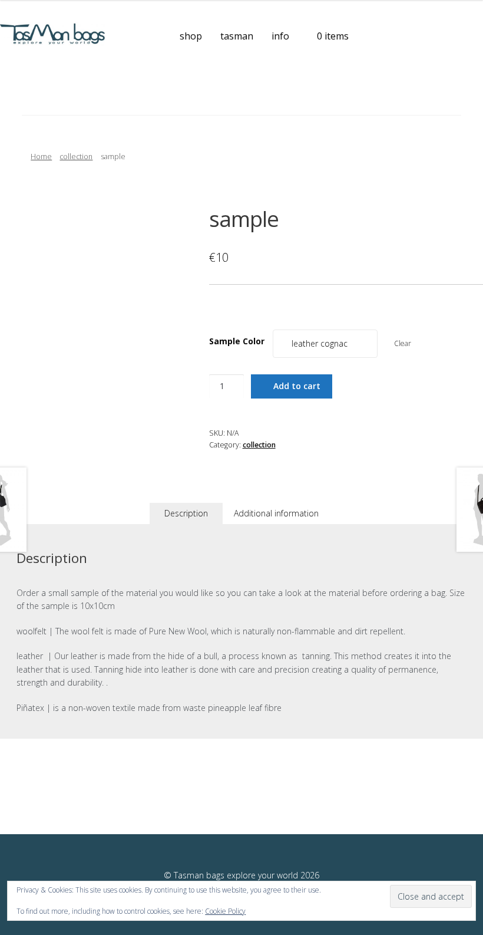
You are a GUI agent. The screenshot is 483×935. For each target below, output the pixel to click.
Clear (402, 343)
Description (186, 513)
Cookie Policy (225, 911)
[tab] (186, 514)
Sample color (236, 341)
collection (75, 157)
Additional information (276, 513)
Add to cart (296, 385)
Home (41, 157)
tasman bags (50, 97)
